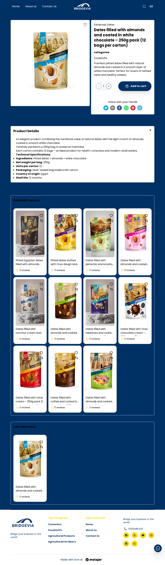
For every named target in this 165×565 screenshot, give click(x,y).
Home (15, 6)
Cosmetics (54, 524)
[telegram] (139, 107)
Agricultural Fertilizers (62, 541)
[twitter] (105, 107)
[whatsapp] (126, 107)
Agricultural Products (61, 536)
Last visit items (24, 427)
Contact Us (49, 6)
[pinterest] (133, 107)
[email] (112, 107)
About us (30, 6)
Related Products (26, 200)
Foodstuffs (55, 530)
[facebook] (119, 107)
